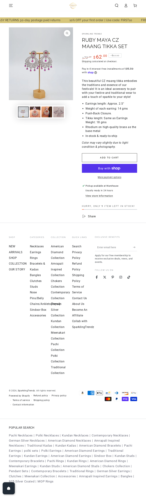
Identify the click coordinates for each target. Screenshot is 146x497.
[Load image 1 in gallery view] (23, 112)
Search (77, 246)
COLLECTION (18, 263)
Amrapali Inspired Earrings (98, 476)
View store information (99, 195)
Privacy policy (59, 395)
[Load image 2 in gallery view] (35, 112)
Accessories (38, 315)
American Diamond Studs (81, 466)
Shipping (87, 61)
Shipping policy (41, 400)
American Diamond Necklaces (69, 440)
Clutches (36, 281)
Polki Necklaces (47, 435)
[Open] (9, 488)
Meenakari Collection (40, 476)
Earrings (35, 252)
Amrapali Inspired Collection (57, 269)
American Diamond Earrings (85, 450)
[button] (116, 5)
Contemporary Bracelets (26, 461)
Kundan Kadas (65, 445)
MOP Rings (45, 481)
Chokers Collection (116, 466)
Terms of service (21, 400)
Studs (34, 286)
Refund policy (40, 395)
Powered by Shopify (19, 396)
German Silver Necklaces (27, 440)
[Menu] (10, 5)
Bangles (35, 275)
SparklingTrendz (26, 390)
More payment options (109, 177)
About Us (78, 304)
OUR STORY (17, 269)
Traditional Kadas (39, 445)
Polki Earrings (51, 450)
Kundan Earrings (36, 456)
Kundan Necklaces (75, 435)
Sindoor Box (38, 309)
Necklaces (37, 246)
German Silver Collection (57, 309)
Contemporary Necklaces (110, 435)
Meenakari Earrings (23, 466)
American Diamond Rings (108, 461)
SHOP (13, 258)
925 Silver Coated (22, 481)
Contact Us (79, 298)
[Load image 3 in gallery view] (46, 112)
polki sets (31, 450)
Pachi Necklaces (21, 435)
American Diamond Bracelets (100, 445)
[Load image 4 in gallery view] (58, 112)
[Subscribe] (135, 247)
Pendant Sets (18, 471)
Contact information (23, 404)
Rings (34, 258)
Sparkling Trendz (92, 34)
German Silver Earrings (113, 471)
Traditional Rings (82, 471)
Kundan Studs (125, 456)
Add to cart (109, 157)
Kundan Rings (77, 461)
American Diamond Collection (57, 252)
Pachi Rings (55, 461)
